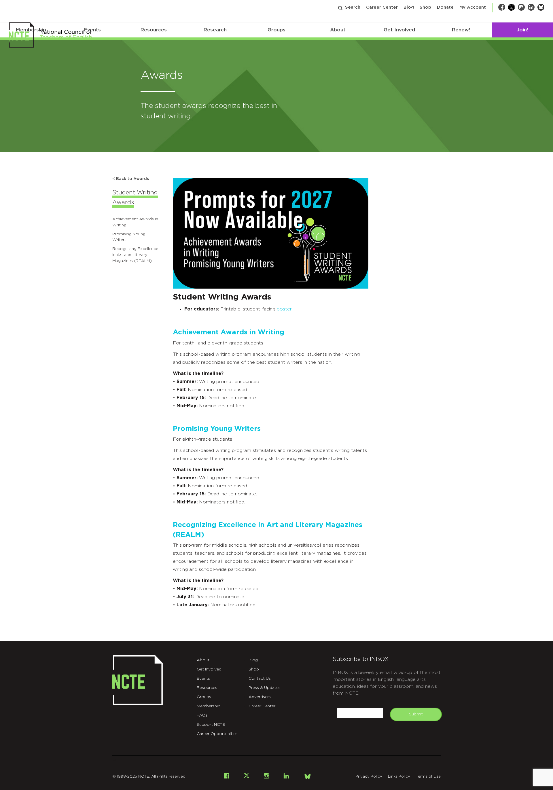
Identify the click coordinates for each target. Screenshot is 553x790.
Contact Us (260, 679)
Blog (409, 7)
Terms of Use (428, 776)
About (338, 29)
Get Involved (399, 29)
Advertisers (260, 697)
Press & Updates (265, 688)
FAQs (202, 715)
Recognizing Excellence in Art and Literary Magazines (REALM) (135, 255)
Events (203, 679)
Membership (208, 706)
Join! (522, 29)
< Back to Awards (130, 179)
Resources (153, 29)
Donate (445, 7)
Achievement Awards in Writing (228, 332)
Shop (425, 7)
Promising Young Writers (217, 428)
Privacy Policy (368, 776)
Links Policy (399, 776)
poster (284, 309)
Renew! (461, 29)
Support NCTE (211, 725)
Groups (276, 29)
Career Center (382, 7)
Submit (416, 714)
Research (215, 29)
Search (352, 7)
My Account (472, 7)
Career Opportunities (217, 734)
